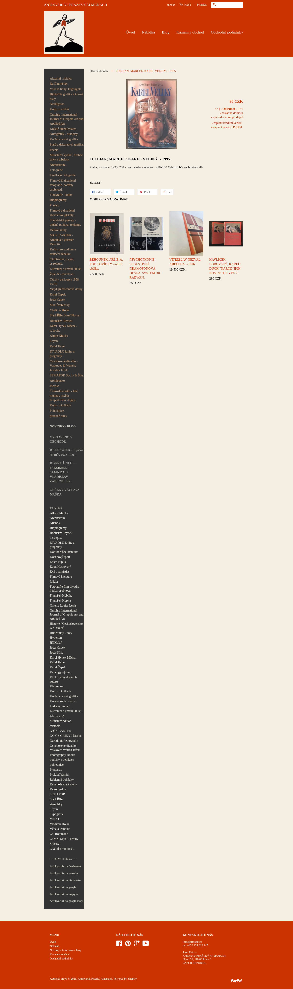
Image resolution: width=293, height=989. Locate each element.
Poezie (54, 150)
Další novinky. (59, 83)
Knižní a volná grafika (64, 139)
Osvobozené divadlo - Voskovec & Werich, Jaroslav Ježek (64, 366)
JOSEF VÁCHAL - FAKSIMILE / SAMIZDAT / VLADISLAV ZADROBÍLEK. (62, 472)
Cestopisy (56, 538)
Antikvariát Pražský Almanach (95, 978)
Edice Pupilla (58, 561)
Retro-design (58, 789)
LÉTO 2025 (57, 716)
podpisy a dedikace (62, 759)
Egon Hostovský (60, 566)
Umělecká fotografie (63, 175)
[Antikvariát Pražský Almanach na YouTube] (146, 944)
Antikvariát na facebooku (65, 866)
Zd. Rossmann (59, 833)
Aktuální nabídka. (61, 78)
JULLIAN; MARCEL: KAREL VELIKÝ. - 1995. (130, 159)
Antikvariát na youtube (64, 873)
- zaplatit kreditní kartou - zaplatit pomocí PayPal (226, 125)
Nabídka (148, 32)
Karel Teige (57, 346)
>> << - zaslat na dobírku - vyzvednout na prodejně (227, 113)
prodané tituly (58, 416)
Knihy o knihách (60, 691)
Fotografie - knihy (61, 194)
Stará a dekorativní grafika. (67, 144)
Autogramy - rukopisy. (64, 134)
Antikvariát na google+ (64, 887)
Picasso (54, 386)
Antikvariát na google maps (66, 900)
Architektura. (58, 164)
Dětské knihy (58, 230)
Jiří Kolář (56, 642)
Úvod (130, 32)
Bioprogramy (58, 200)
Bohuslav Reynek (61, 320)
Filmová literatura (61, 576)
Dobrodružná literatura (64, 552)
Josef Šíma (56, 652)
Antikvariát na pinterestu (65, 880)
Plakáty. (55, 205)
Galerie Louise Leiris (63, 605)
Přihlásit (201, 4)
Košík (187, 4)
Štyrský (54, 843)
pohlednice (57, 764)
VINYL (55, 819)
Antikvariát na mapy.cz (64, 894)
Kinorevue (56, 686)
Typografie (57, 814)
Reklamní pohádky (62, 779)
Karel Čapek (58, 294)
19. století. (56, 508)
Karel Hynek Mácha (63, 657)
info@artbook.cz (192, 941)
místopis (55, 726)
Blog (165, 32)
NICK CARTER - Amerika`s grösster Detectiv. (62, 239)
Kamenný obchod (190, 32)
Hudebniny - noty (61, 632)
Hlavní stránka (99, 71)
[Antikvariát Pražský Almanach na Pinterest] (128, 944)
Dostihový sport (60, 557)
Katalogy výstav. (60, 672)
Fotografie (56, 170)
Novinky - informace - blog (65, 950)
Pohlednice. (57, 410)
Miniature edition (60, 721)
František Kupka (60, 600)
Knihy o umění (59, 109)
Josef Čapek (57, 299)
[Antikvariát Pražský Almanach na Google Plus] (137, 944)
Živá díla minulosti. (62, 274)
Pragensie (56, 769)
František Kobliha (61, 595)
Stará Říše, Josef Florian (65, 315)
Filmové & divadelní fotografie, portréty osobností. (63, 185)
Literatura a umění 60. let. (66, 269)
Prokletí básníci (59, 774)
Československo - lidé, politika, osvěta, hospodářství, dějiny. (64, 395)
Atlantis (55, 523)
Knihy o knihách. (61, 405)
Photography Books (62, 755)
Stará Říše (56, 799)
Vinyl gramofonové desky (66, 289)
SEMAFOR (57, 794)
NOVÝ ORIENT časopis (66, 735)
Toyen (54, 341)
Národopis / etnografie (64, 740)
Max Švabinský (60, 305)
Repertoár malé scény (63, 784)
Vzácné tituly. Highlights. (66, 89)
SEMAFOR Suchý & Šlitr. (67, 375)
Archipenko (57, 380)
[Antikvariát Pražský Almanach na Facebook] (119, 944)
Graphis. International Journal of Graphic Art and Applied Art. (67, 119)
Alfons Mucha (59, 335)
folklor (54, 581)
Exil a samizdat (59, 571)
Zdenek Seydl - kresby (64, 838)
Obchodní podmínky (227, 32)
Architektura (58, 518)
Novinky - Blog (63, 426)
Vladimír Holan (60, 310)
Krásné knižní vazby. (63, 128)
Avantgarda (57, 104)
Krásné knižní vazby (63, 701)
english (171, 4)
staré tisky (56, 804)
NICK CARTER (60, 731)
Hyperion (56, 637)
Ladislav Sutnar (60, 706)
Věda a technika (60, 828)
